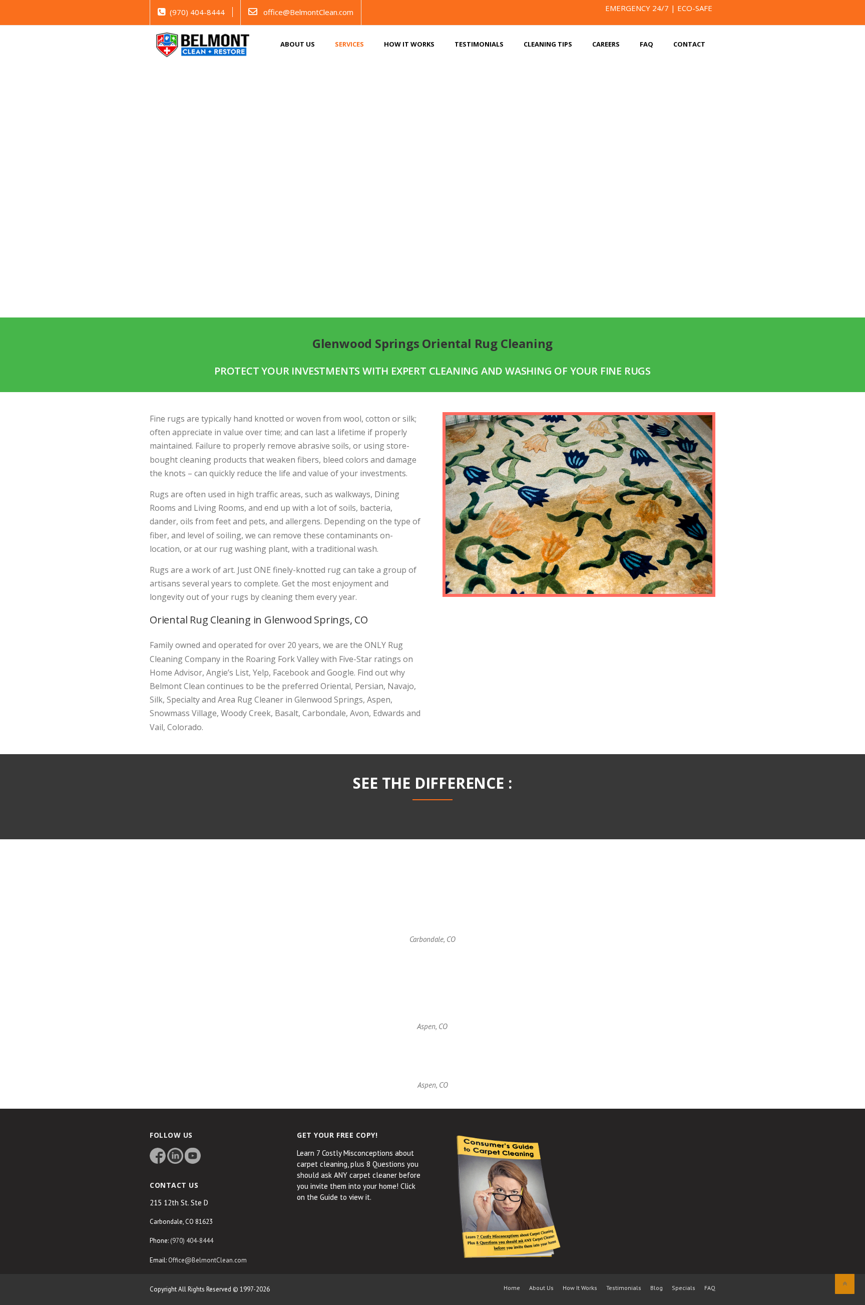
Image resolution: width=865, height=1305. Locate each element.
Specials (683, 1288)
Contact (689, 44)
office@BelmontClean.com (308, 12)
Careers (606, 44)
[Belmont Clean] (203, 43)
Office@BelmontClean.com (207, 1260)
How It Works (580, 1288)
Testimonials (479, 44)
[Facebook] (158, 1155)
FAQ (646, 44)
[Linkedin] (175, 1155)
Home (512, 1288)
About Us (541, 1288)
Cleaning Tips (548, 44)
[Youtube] (193, 1155)
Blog (656, 1288)
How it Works (409, 44)
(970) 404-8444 (197, 12)
